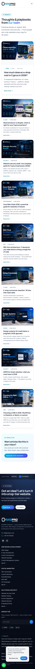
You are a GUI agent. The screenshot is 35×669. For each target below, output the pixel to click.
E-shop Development (7, 552)
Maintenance (5, 656)
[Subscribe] (31, 622)
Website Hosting (6, 596)
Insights (5, 636)
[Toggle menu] (32, 3)
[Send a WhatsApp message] (4, 665)
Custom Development (7, 555)
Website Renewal (6, 601)
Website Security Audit (8, 593)
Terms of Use (5, 659)
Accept (24, 658)
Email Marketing (6, 577)
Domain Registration (7, 598)
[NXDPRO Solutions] (8, 3)
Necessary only (13, 658)
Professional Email (6, 603)
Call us (21, 507)
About (3, 653)
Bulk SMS (4, 579)
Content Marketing (6, 574)
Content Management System (10, 560)
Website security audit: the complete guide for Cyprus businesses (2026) (17, 644)
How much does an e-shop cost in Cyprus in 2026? (16, 639)
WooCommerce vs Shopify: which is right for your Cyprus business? (17, 641)
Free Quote (6, 507)
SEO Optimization (6, 572)
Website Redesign (6, 558)
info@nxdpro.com (9, 533)
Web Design (5, 550)
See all (3, 563)
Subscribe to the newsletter (15, 455)
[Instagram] (7, 540)
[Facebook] (3, 540)
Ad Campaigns (5, 582)
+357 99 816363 (9, 535)
